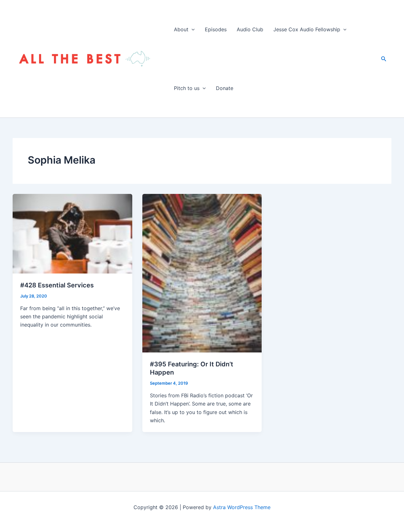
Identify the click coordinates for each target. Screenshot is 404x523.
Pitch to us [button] (186, 88)
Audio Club (250, 29)
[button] (191, 29)
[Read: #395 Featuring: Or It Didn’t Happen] (202, 272)
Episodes (216, 29)
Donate (224, 88)
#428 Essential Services (57, 285)
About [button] (181, 29)
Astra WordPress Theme (241, 507)
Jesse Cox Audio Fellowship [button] (306, 29)
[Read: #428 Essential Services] (72, 233)
